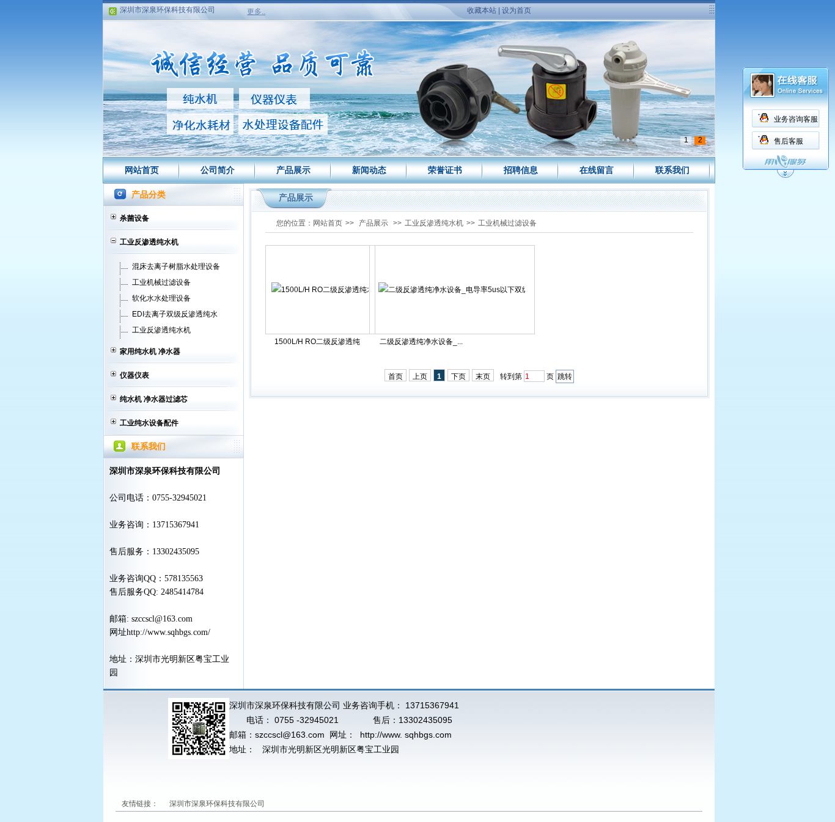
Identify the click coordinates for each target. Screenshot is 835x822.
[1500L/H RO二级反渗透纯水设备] (319, 289)
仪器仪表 (134, 375)
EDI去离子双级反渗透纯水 (175, 314)
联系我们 (672, 170)
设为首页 (516, 10)
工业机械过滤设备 (161, 282)
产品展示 (293, 170)
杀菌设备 (134, 218)
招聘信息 (521, 170)
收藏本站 (481, 10)
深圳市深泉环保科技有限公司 (167, 4)
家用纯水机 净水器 (150, 351)
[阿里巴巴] (323, 803)
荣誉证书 (445, 170)
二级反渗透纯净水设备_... (421, 341)
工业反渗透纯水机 (149, 242)
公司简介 (217, 170)
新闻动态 (369, 170)
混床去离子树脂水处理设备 (176, 266)
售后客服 (788, 141)
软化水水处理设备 (161, 298)
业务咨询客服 (796, 119)
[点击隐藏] (785, 176)
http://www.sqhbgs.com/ (168, 632)
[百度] (362, 803)
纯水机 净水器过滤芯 (154, 399)
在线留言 (596, 170)
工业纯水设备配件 (149, 423)
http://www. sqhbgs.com (406, 734)
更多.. (256, 11)
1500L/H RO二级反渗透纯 (317, 341)
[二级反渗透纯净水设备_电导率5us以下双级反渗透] (451, 289)
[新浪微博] (285, 803)
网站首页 (142, 170)
